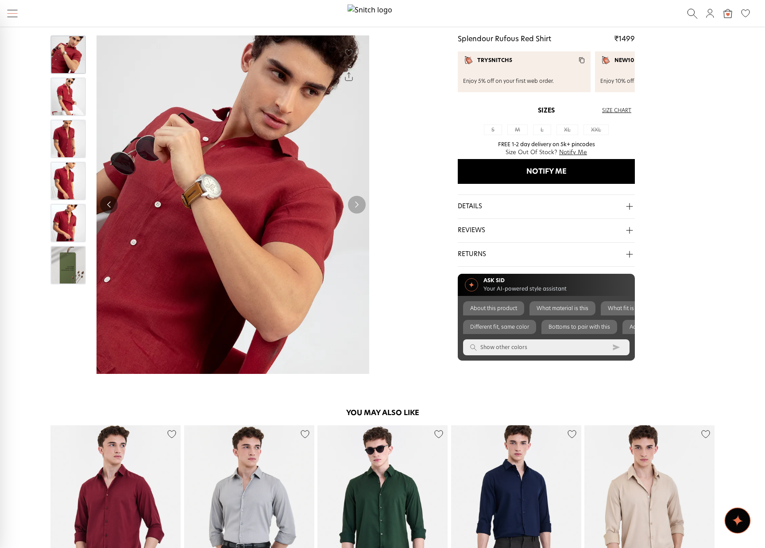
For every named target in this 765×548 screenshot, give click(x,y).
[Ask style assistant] (737, 520)
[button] (546, 207)
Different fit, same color (499, 327)
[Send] (616, 347)
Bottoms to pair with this (579, 327)
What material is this (562, 308)
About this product (493, 308)
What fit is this (626, 308)
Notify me (546, 171)
